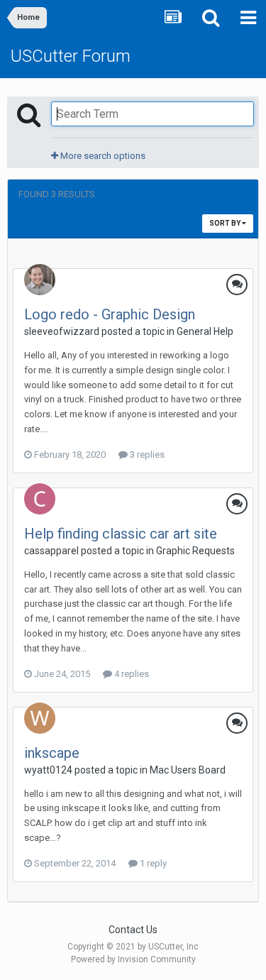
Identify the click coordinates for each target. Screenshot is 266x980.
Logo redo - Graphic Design (109, 314)
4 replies (130, 673)
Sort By (225, 223)
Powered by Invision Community (133, 959)
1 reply (152, 863)
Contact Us (133, 929)
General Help (205, 331)
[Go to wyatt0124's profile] (39, 718)
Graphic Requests (195, 550)
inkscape (51, 752)
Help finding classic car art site (120, 533)
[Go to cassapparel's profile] (39, 498)
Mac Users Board (188, 770)
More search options (101, 155)
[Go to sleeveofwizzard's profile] (39, 279)
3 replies (146, 454)
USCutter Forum (71, 56)
